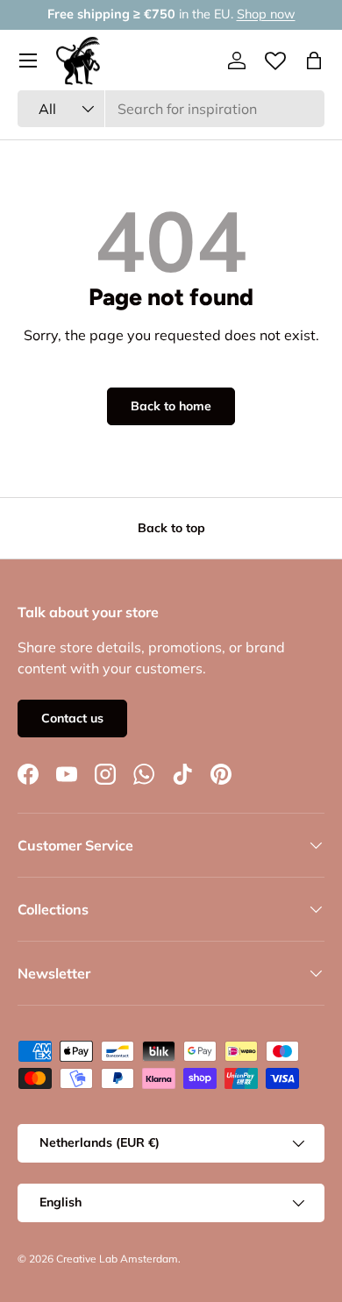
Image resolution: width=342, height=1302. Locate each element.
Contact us (72, 718)
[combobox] (171, 108)
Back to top (171, 528)
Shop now (266, 14)
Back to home (171, 406)
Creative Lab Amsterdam (117, 1258)
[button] (314, 60)
